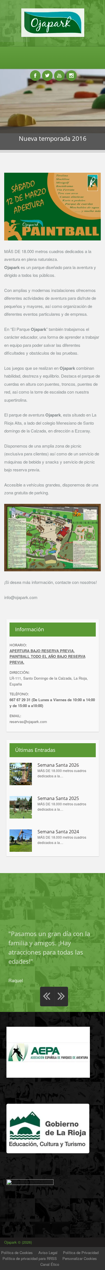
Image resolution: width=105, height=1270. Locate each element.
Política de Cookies (17, 1252)
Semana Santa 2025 (58, 798)
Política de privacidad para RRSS (30, 1258)
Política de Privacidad (81, 1252)
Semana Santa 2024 (58, 831)
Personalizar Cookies (79, 1258)
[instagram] (71, 72)
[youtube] (59, 72)
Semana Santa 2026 (58, 765)
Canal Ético (49, 1264)
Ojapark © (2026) (18, 1242)
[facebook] (35, 72)
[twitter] (47, 72)
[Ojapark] (52, 36)
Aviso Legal (47, 1252)
